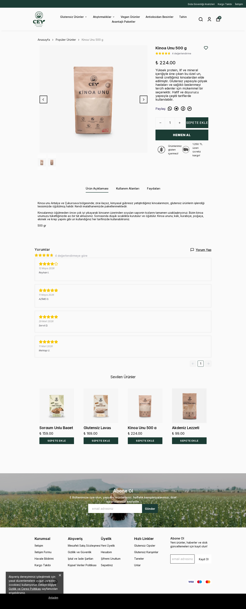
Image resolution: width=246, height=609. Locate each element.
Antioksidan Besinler (159, 16)
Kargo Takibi (225, 4)
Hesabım (106, 552)
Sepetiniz (107, 565)
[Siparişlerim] (209, 19)
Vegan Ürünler (130, 16)
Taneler (139, 558)
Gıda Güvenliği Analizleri (201, 4)
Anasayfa (44, 39)
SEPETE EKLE (197, 123)
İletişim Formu (43, 552)
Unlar (137, 565)
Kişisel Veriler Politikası (82, 565)
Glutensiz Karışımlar (146, 552)
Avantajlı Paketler (123, 21)
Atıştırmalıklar (102, 16)
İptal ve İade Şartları (80, 558)
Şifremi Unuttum (111, 558)
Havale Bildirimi (44, 558)
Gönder (150, 508)
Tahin (183, 16)
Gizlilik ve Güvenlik (79, 552)
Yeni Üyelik (108, 545)
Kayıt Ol (204, 559)
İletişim (239, 4)
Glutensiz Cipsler (144, 545)
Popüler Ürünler (66, 39)
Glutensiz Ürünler (72, 16)
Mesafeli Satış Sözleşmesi (84, 545)
